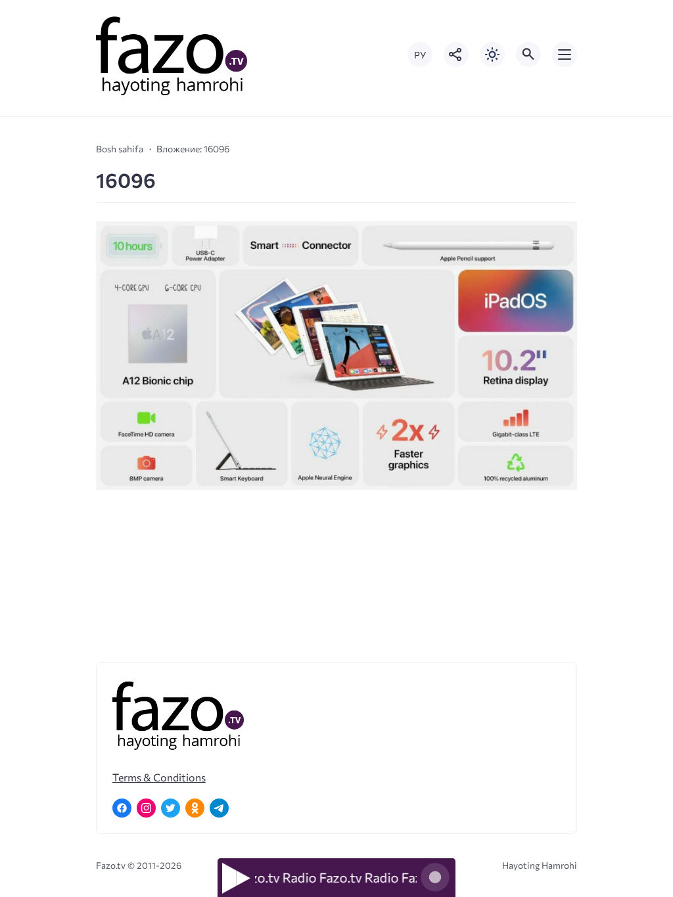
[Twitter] (170, 808)
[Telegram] (219, 808)
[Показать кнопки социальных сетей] (456, 54)
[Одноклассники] (194, 808)
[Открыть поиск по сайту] (528, 54)
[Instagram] (146, 808)
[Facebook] (121, 808)
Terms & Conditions (159, 777)
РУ (420, 54)
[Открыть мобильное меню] (564, 54)
